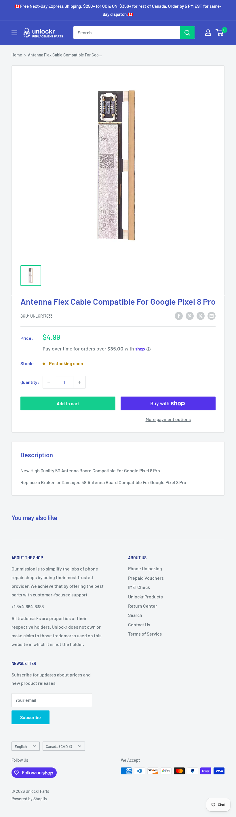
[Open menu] (14, 33)
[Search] (187, 32)
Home (17, 54)
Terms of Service (145, 633)
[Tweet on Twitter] (201, 315)
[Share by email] (212, 315)
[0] (219, 32)
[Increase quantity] (79, 382)
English (21, 746)
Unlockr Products (145, 596)
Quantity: (29, 382)
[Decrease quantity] (49, 382)
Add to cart (68, 403)
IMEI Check (139, 587)
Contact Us (139, 624)
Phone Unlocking (145, 568)
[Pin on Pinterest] (190, 315)
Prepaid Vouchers (146, 578)
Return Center (142, 606)
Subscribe (30, 717)
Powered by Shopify (29, 798)
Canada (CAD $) (59, 746)
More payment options (168, 419)
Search (135, 615)
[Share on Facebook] (179, 315)
